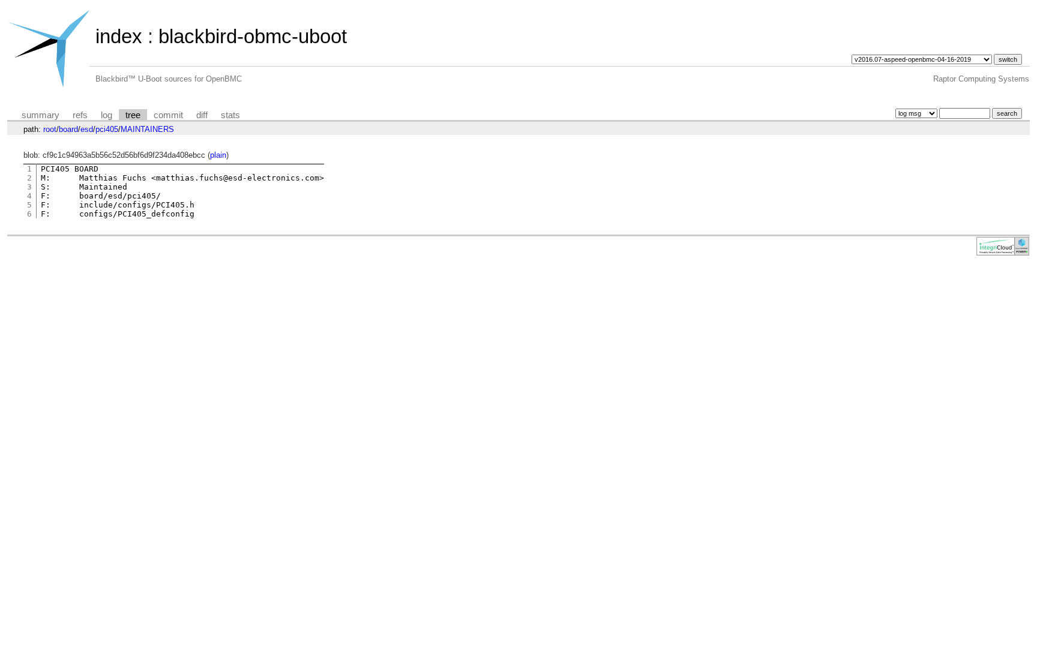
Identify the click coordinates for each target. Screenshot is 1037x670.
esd (86, 129)
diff (202, 115)
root (49, 129)
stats (230, 115)
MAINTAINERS (147, 129)
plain (218, 155)
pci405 (106, 129)
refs (80, 115)
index (118, 36)
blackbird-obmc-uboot (252, 36)
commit (168, 115)
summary (40, 115)
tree (132, 115)
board (68, 129)
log (106, 115)
